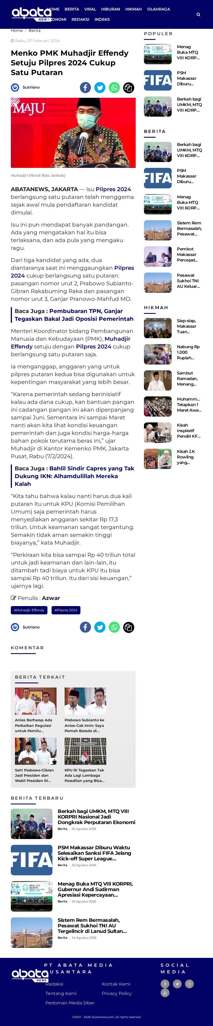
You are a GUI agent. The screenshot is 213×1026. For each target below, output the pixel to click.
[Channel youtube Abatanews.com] (165, 993)
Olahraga (158, 9)
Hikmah (133, 9)
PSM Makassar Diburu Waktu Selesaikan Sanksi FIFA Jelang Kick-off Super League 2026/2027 (94, 856)
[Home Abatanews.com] (31, 14)
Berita (72, 9)
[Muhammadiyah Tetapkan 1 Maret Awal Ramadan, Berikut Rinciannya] (158, 406)
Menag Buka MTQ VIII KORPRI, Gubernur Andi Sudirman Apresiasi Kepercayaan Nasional (95, 892)
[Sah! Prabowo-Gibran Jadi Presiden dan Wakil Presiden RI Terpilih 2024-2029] (36, 750)
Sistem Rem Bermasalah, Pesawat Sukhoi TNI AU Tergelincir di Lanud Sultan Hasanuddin (90, 928)
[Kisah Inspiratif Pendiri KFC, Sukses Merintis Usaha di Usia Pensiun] (158, 432)
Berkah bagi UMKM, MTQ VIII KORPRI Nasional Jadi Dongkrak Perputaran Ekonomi (96, 816)
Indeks (102, 19)
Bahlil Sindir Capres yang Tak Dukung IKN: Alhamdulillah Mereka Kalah (74, 476)
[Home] (198, 14)
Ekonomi (56, 19)
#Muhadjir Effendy (29, 610)
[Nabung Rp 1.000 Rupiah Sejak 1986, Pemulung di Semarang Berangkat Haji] (158, 354)
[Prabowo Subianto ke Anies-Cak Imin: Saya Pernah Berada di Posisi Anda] (85, 701)
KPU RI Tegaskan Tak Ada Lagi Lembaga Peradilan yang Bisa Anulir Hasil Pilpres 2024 (84, 781)
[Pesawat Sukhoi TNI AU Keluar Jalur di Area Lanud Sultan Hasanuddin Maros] (158, 283)
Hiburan (110, 9)
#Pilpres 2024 (66, 610)
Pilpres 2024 (113, 189)
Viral (90, 9)
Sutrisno (31, 87)
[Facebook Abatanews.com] (165, 984)
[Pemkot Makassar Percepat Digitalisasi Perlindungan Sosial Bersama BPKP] (158, 256)
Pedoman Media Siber (70, 1003)
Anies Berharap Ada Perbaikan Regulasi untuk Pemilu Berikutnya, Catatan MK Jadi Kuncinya (34, 730)
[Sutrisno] (16, 87)
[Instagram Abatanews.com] (189, 984)
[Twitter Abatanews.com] (177, 984)
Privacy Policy (117, 993)
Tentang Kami (61, 993)
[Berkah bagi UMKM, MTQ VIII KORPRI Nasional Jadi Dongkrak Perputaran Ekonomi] (31, 824)
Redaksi (80, 19)
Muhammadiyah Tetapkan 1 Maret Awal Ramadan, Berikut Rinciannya (193, 412)
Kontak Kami (116, 984)
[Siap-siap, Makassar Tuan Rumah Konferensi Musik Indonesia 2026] (158, 328)
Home (53, 9)
